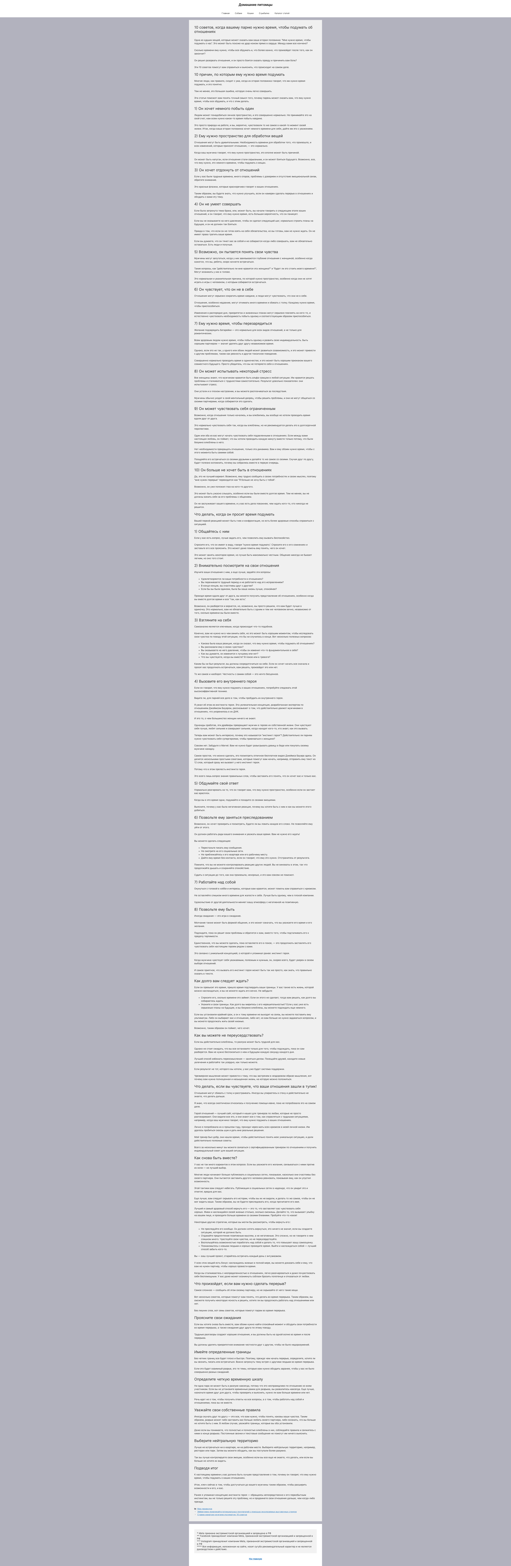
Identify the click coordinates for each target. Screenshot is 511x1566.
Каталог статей (282, 13)
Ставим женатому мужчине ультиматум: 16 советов (222, 1514)
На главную (255, 1558)
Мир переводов (204, 1509)
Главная (226, 13)
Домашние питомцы (255, 5)
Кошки (250, 13)
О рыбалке (264, 13)
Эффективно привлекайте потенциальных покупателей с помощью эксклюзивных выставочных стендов (247, 1512)
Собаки (238, 13)
